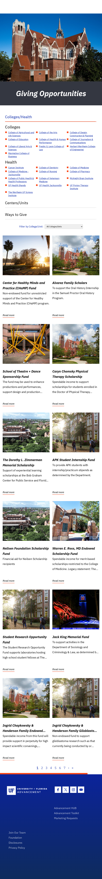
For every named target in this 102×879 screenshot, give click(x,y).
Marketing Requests (66, 818)
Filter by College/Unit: (31, 226)
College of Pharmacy (80, 171)
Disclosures (15, 842)
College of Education (18, 139)
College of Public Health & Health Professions (21, 180)
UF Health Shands (17, 185)
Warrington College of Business (18, 155)
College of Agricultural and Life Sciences (21, 134)
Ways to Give (16, 214)
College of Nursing (48, 171)
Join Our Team (17, 832)
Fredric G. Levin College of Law (51, 148)
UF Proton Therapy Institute (79, 187)
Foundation (15, 837)
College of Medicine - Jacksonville (18, 173)
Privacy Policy (17, 847)
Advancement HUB (65, 808)
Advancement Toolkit (66, 813)
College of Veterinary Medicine (49, 180)
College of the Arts (48, 132)
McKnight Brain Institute (81, 178)
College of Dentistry (48, 167)
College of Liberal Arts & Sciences (20, 148)
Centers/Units (16, 202)
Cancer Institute (16, 167)
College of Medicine (79, 167)
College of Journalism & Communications (81, 141)
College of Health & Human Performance (52, 141)
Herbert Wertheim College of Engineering (82, 148)
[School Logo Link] (27, 791)
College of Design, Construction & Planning (81, 134)
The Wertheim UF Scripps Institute (20, 194)
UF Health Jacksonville (50, 185)
